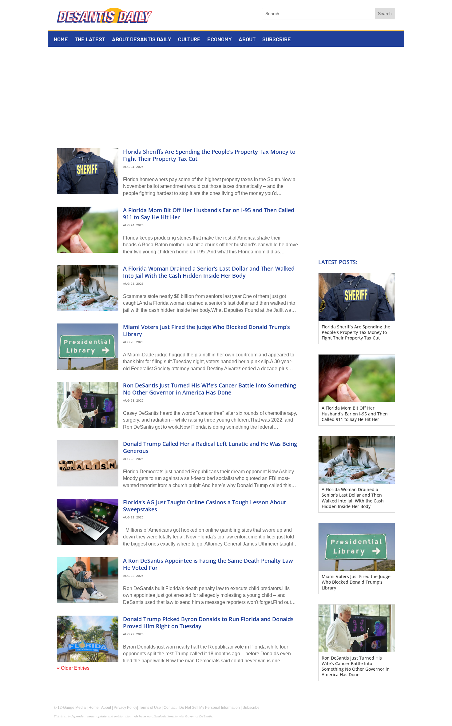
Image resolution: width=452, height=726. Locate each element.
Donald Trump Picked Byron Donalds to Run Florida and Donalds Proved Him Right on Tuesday (208, 622)
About (247, 39)
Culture (189, 39)
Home (61, 39)
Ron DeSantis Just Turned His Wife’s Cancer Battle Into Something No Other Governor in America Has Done (209, 389)
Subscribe (276, 39)
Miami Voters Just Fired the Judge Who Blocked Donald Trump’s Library (206, 330)
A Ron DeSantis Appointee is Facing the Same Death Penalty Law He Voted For (208, 564)
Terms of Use (150, 707)
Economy (219, 39)
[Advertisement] (226, 93)
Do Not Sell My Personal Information (209, 707)
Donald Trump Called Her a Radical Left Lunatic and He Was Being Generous (210, 447)
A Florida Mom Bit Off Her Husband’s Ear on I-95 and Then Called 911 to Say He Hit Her (208, 213)
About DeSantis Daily (141, 39)
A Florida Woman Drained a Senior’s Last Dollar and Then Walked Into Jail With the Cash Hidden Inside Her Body (209, 272)
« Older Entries (73, 668)
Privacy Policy (125, 707)
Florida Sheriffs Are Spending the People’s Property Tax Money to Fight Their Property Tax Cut (209, 155)
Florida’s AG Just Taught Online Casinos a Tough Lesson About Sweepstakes (204, 505)
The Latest (90, 39)
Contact (170, 707)
